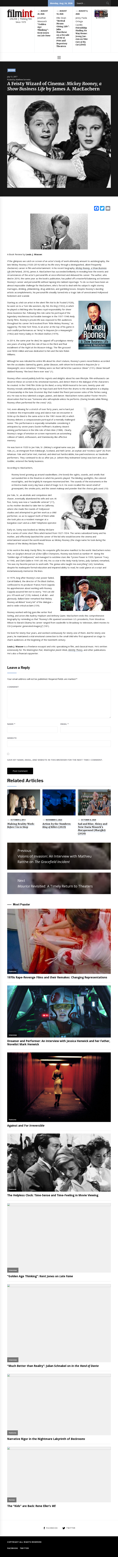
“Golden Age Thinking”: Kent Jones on (43, 30)
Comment (13, 686)
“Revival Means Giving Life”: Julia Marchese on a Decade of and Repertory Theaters (62, 34)
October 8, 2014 (18, 820)
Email (64, 723)
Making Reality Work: (20, 825)
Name (11, 723)
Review (11, 70)
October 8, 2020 (88, 820)
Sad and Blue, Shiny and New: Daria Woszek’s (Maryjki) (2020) (92, 828)
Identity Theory (75, 649)
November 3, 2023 (54, 820)
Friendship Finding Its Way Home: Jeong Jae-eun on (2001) (82, 36)
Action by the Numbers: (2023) (56, 825)
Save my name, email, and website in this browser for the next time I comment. (55, 759)
